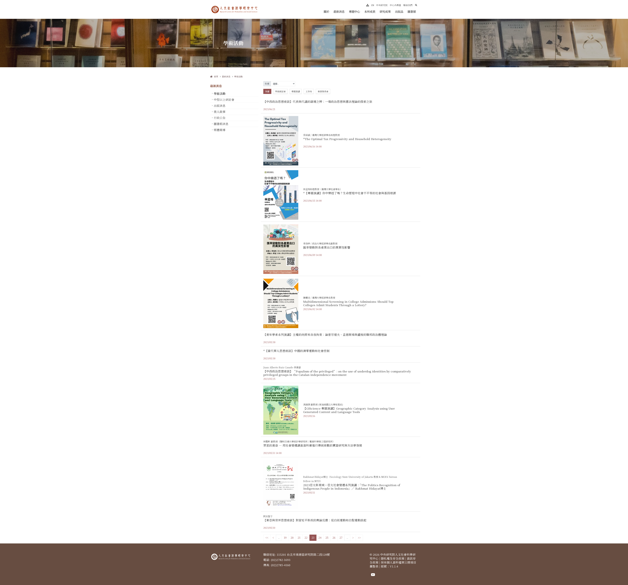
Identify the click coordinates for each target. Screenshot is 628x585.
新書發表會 (323, 91)
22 (306, 538)
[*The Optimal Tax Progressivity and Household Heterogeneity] (280, 140)
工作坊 (309, 91)
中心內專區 (395, 5)
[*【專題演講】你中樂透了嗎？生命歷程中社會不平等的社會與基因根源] (280, 195)
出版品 (399, 11)
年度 (267, 83)
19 (285, 538)
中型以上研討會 (224, 100)
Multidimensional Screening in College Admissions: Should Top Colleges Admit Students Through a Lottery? (348, 303)
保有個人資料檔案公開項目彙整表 (393, 564)
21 (299, 538)
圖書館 (412, 11)
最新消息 (339, 11)
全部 (267, 91)
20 (292, 538)
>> (359, 538)
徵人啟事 (220, 112)
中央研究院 (382, 5)
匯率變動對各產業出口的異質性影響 (326, 247)
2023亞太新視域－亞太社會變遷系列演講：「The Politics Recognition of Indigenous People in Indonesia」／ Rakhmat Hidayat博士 (351, 486)
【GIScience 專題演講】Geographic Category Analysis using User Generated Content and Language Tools (349, 410)
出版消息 (220, 106)
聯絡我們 (407, 5)
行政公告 (220, 118)
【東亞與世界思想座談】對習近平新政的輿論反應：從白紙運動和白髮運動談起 (314, 520)
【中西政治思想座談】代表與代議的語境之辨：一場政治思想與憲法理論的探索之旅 (317, 101)
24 (319, 538)
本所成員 (369, 11)
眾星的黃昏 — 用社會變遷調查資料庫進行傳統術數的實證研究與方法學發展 (312, 445)
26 (333, 538)
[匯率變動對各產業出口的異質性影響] (280, 249)
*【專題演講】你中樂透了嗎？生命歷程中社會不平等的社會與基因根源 (349, 193)
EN (372, 5)
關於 (326, 11)
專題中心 (354, 11)
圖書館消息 (221, 124)
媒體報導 (220, 130)
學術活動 (238, 76)
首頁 (215, 76)
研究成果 (385, 11)
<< (266, 538)
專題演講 (295, 91)
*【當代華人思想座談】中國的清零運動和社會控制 (296, 351)
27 (341, 538)
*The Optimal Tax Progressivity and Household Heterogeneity (347, 139)
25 (326, 538)
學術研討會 (280, 91)
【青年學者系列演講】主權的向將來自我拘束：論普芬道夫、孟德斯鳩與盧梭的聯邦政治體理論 (325, 335)
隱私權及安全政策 (392, 558)
